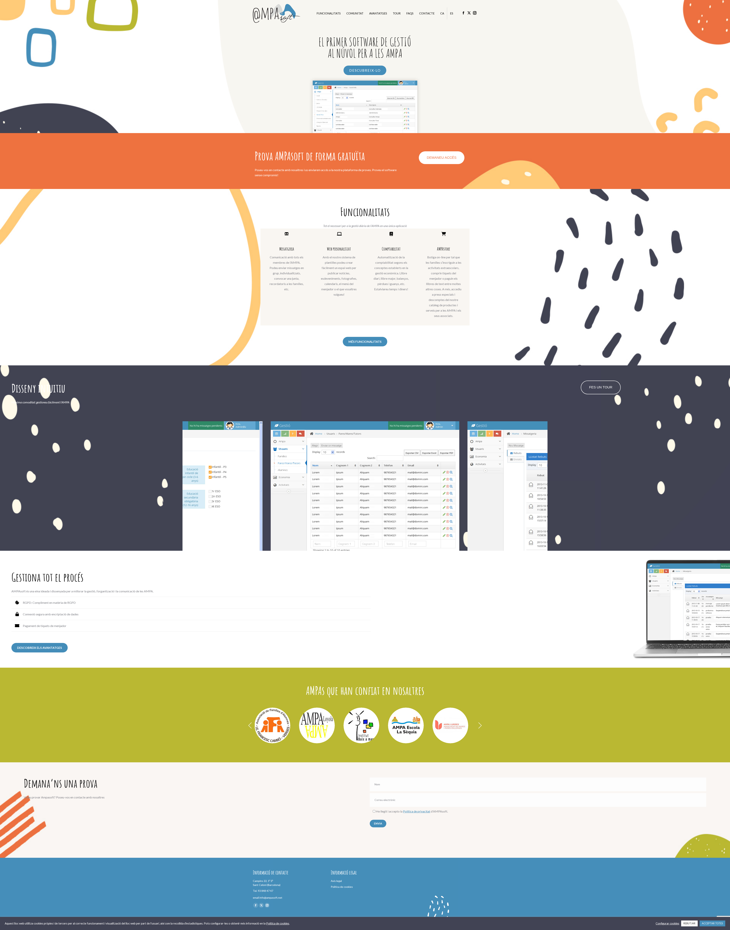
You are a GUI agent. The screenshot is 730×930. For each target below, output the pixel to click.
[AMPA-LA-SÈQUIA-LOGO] (406, 725)
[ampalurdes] (450, 725)
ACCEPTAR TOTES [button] (712, 923)
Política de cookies (277, 923)
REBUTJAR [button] (689, 923)
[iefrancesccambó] (272, 725)
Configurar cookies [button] (667, 923)
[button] (250, 725)
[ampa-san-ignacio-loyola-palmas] (317, 725)
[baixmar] (361, 725)
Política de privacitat (416, 811)
